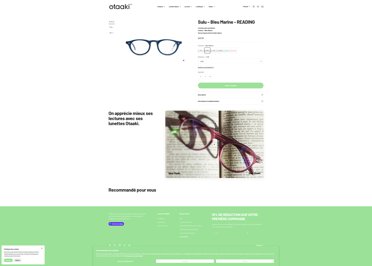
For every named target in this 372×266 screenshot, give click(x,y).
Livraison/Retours (186, 222)
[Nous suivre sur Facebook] (109, 245)
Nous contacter (162, 226)
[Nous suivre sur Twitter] (114, 245)
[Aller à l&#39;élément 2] (111, 27)
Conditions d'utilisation (187, 233)
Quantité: (201, 72)
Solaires (160, 6)
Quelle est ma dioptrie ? (206, 67)
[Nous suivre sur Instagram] (119, 245)
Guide (211, 6)
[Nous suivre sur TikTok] (124, 245)
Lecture (187, 6)
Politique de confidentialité (133, 256)
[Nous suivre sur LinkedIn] (129, 245)
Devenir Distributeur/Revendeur (191, 226)
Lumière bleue (174, 6)
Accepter (185, 261)
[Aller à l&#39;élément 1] (111, 21)
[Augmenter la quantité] (210, 76)
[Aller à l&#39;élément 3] (111, 33)
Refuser (245, 261)
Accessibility (184, 236)
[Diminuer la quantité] (201, 76)
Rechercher (161, 222)
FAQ (181, 218)
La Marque (199, 6)
